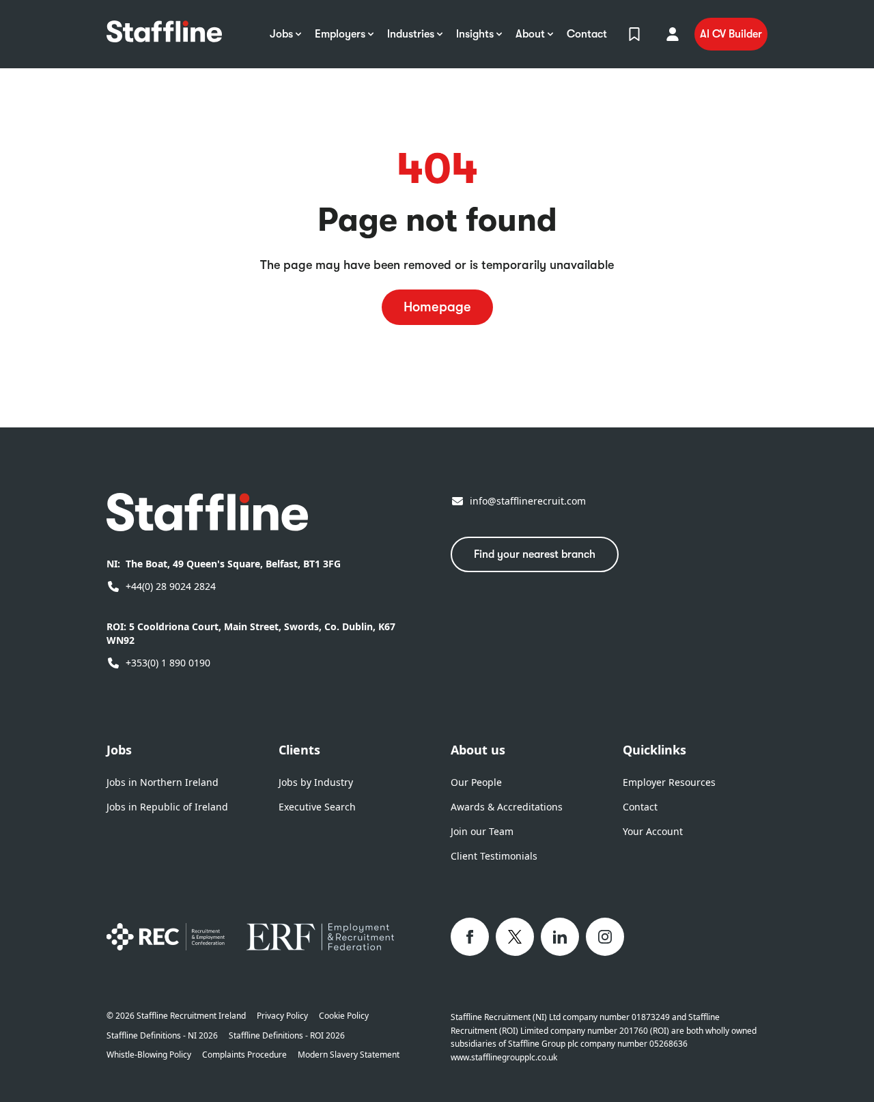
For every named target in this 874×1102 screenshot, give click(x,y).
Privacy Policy (282, 1016)
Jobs (119, 749)
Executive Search (317, 806)
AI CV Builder (731, 34)
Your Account (653, 831)
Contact (640, 806)
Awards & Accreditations (507, 806)
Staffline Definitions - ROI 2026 (287, 1035)
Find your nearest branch (534, 554)
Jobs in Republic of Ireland (167, 806)
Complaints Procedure (244, 1054)
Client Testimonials (494, 855)
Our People (476, 782)
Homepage (437, 307)
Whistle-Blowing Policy (149, 1054)
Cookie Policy (344, 1016)
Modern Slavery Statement (348, 1054)
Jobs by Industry (316, 782)
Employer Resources (669, 782)
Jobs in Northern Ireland (162, 782)
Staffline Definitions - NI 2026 (162, 1035)
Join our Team (482, 831)
